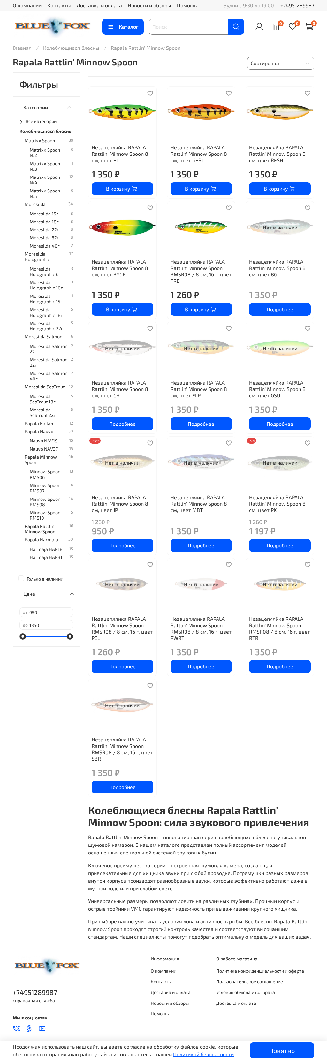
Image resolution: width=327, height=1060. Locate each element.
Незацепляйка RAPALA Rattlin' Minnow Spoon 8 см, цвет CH (120, 389)
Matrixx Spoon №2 (45, 152)
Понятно (282, 1050)
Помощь (187, 5)
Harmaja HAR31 (46, 557)
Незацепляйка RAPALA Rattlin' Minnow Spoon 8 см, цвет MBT (199, 503)
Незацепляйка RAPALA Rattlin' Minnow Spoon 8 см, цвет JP (120, 503)
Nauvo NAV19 (43, 440)
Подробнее (280, 309)
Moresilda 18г (44, 221)
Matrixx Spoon (40, 140)
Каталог (128, 27)
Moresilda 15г (44, 213)
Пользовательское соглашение (249, 981)
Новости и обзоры (149, 5)
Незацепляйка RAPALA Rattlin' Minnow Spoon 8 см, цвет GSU (277, 389)
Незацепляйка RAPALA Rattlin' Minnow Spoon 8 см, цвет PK (277, 503)
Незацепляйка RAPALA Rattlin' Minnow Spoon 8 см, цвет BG (277, 268)
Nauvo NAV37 (44, 449)
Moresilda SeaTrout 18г (43, 399)
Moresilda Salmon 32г (48, 362)
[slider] (22, 636)
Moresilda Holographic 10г (46, 285)
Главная (22, 48)
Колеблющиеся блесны (71, 48)
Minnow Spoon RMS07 (45, 488)
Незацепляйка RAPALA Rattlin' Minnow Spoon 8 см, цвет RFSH (277, 153)
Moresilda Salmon (43, 336)
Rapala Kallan (39, 423)
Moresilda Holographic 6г (45, 271)
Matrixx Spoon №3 (45, 166)
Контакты (59, 5)
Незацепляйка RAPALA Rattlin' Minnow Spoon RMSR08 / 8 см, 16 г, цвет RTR (279, 628)
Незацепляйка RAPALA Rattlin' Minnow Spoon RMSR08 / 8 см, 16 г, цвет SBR (122, 749)
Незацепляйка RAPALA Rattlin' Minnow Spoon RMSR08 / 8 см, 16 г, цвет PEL (122, 628)
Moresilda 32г (44, 237)
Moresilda (35, 204)
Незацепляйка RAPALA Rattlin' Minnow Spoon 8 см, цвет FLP (199, 389)
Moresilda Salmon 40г (48, 376)
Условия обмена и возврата (245, 992)
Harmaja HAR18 (46, 549)
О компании (27, 5)
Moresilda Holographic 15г (46, 298)
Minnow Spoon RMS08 (45, 501)
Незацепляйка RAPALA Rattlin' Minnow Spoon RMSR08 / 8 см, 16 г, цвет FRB (201, 271)
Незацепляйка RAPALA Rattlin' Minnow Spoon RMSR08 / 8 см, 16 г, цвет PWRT (201, 628)
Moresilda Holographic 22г (46, 325)
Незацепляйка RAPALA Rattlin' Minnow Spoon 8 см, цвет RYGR (120, 268)
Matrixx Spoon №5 (45, 193)
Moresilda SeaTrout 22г (43, 412)
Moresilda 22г (44, 229)
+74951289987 (297, 5)
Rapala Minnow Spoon (41, 459)
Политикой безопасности (203, 1054)
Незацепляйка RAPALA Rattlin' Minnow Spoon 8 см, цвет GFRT (199, 153)
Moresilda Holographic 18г (46, 312)
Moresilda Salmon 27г (48, 348)
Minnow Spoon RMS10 (45, 515)
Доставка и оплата (99, 5)
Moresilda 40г (45, 246)
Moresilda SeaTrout (45, 386)
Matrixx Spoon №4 (45, 179)
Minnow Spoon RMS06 (45, 474)
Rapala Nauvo (39, 431)
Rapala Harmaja (41, 539)
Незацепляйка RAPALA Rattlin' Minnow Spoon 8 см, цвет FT (120, 153)
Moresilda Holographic (37, 256)
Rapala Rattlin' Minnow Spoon (40, 528)
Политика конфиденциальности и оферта (260, 971)
